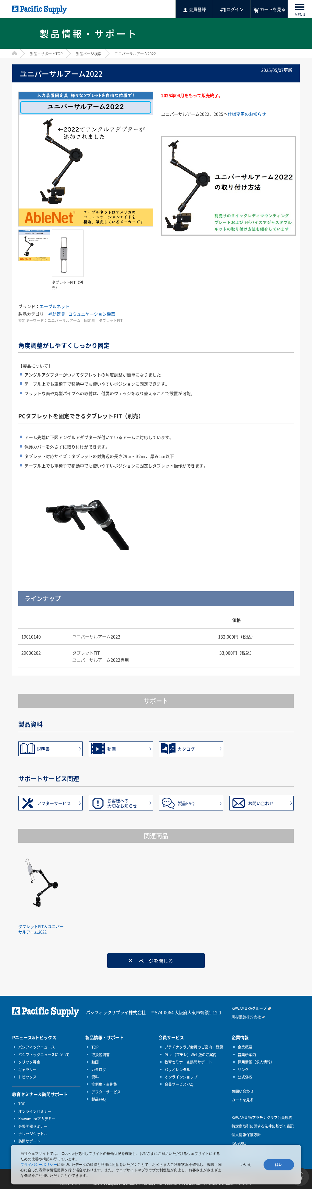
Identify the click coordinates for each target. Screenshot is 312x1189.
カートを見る (243, 1100)
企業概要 (245, 1047)
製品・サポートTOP (46, 54)
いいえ (245, 1164)
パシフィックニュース (36, 1047)
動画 (111, 749)
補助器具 (56, 314)
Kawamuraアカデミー (36, 1119)
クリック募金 (29, 1062)
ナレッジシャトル (33, 1133)
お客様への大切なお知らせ (122, 803)
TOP (22, 1104)
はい (278, 1164)
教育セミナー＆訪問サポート (188, 1062)
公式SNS (245, 1077)
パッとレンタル (177, 1069)
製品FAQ (186, 803)
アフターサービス (54, 803)
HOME (14, 53)
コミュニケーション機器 (91, 314)
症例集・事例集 (104, 1084)
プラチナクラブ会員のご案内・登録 (194, 1047)
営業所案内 (247, 1054)
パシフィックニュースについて (43, 1054)
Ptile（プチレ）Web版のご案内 (191, 1054)
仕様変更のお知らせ (247, 114)
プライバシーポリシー (38, 1164)
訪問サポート (29, 1141)
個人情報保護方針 (246, 1134)
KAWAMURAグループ (249, 1008)
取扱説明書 (100, 1054)
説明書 (43, 749)
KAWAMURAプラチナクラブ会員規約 (262, 1117)
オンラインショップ (181, 1077)
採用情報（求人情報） (256, 1062)
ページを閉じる (156, 960)
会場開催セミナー (33, 1126)
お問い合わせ (261, 803)
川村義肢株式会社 (246, 1017)
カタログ (186, 749)
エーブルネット (54, 306)
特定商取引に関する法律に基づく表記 (263, 1126)
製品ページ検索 (88, 54)
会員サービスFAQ (179, 1084)
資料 (95, 1077)
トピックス (27, 1077)
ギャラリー (27, 1069)
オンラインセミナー (34, 1111)
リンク (243, 1069)
